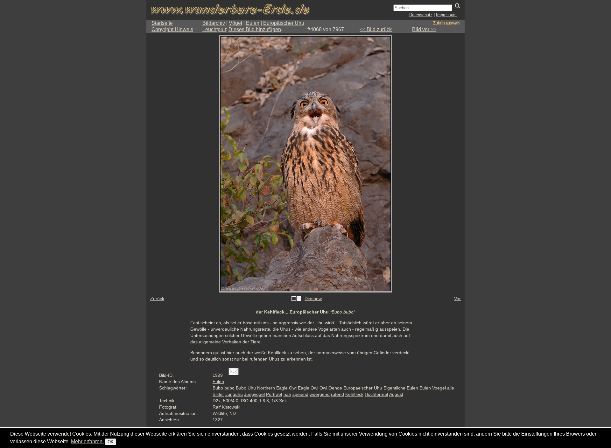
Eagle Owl (308, 387)
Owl (323, 387)
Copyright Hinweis (172, 29)
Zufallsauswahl (446, 23)
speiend (300, 394)
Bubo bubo (224, 387)
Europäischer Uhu (283, 23)
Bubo (241, 387)
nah (287, 394)
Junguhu (234, 394)
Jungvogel (254, 394)
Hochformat (376, 394)
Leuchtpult (214, 29)
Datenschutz (420, 14)
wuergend (320, 394)
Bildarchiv (213, 23)
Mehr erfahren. (87, 441)
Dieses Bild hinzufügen (254, 29)
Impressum (446, 14)
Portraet (274, 394)
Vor (457, 298)
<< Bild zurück (376, 29)
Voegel (439, 387)
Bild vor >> (424, 29)
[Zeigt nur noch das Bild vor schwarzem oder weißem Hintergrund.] (296, 299)
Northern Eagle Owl (277, 387)
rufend (337, 394)
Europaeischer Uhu (362, 387)
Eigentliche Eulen (400, 387)
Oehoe (335, 387)
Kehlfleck (354, 394)
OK (111, 441)
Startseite (162, 23)
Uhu (252, 387)
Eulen (252, 23)
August (396, 394)
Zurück (157, 298)
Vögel (235, 23)
